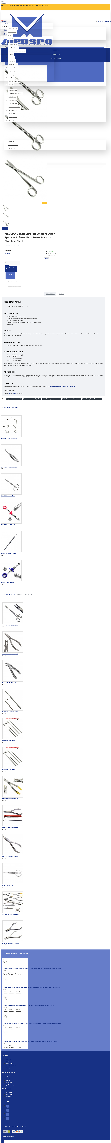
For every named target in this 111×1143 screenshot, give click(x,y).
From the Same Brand (24, 594)
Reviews (61, 294)
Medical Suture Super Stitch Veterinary (71, 399)
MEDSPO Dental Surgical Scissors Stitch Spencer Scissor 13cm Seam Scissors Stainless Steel (32, 968)
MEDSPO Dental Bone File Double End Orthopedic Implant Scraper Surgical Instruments (30, 1041)
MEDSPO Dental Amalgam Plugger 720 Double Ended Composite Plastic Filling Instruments (31, 987)
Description (50, 294)
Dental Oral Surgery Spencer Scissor (51, 399)
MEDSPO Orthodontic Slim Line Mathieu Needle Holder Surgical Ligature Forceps (28, 1005)
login (9, 393)
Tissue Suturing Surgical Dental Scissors (92, 399)
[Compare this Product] (9, 439)
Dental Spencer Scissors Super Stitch (32, 399)
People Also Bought (11, 407)
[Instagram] (7, 1110)
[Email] (7, 1118)
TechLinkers (11, 1136)
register (15, 393)
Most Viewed (23, 953)
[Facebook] (7, 1106)
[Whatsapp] (7, 1114)
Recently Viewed (11, 953)
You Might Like (11, 594)
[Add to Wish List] (3, 439)
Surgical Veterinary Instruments (13, 399)
